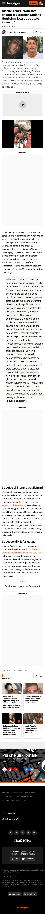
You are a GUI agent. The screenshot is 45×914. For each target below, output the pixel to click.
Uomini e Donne (17, 670)
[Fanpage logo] (13, 3)
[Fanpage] (22, 840)
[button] (41, 32)
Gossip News (6, 670)
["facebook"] (26, 769)
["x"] (21, 769)
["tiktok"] (4, 769)
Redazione (5, 800)
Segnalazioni (17, 793)
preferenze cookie (19, 800)
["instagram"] (10, 769)
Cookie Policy (7, 796)
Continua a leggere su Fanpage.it (22, 586)
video (25, 670)
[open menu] (3, 3)
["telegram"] (32, 769)
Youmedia (5, 793)
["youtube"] (15, 769)
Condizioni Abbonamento (24, 796)
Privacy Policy (30, 793)
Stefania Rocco (20, 32)
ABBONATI (33, 3)
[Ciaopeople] (22, 907)
